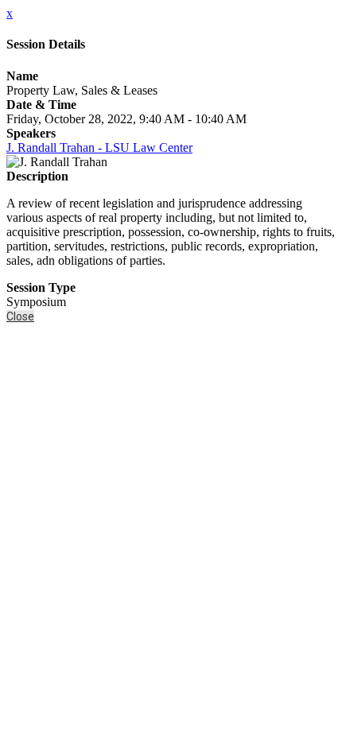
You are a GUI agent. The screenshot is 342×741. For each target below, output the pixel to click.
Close (20, 316)
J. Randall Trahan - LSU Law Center (99, 147)
